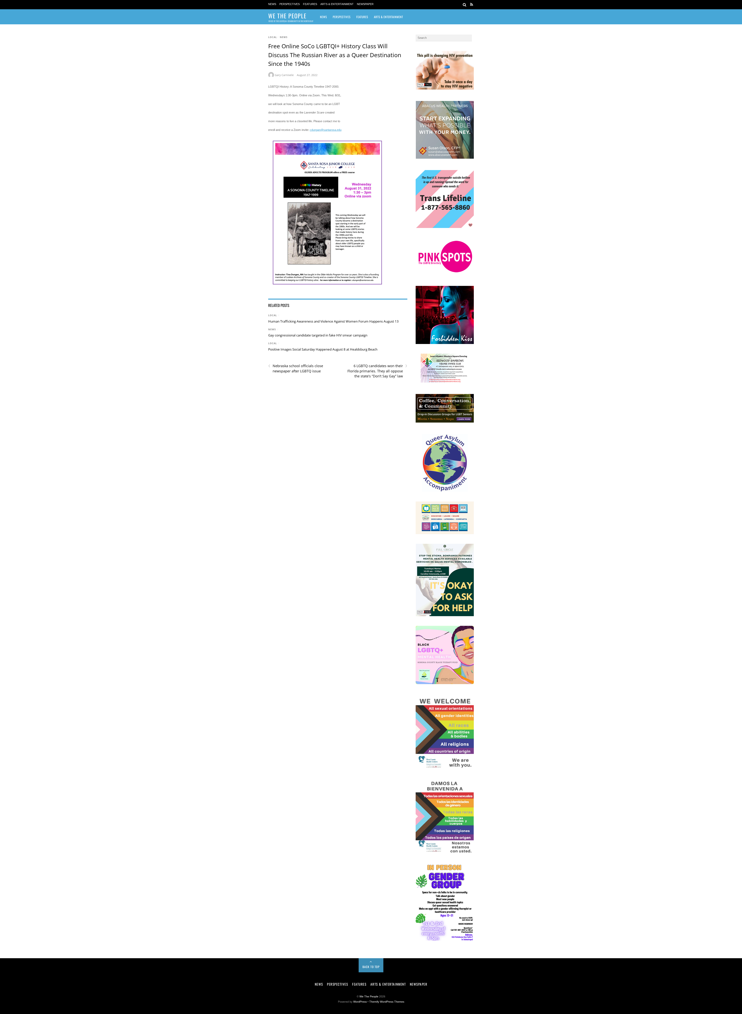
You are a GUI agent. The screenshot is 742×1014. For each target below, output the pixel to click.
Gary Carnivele (284, 75)
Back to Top (371, 967)
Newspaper (365, 4)
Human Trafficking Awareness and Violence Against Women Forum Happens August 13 (333, 321)
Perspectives (289, 4)
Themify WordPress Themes (386, 1001)
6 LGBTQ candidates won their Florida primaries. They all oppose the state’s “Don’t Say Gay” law (377, 370)
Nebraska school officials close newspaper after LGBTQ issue (295, 368)
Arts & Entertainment (337, 4)
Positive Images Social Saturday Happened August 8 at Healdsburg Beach (322, 349)
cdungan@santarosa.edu (325, 129)
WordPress (360, 1001)
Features (310, 4)
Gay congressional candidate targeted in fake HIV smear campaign (317, 335)
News (272, 4)
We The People (368, 996)
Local (272, 37)
